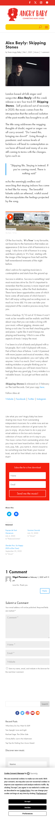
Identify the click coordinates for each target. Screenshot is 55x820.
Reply (44, 590)
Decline (27, 808)
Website (10, 398)
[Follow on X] (35, 2)
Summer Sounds (34, 530)
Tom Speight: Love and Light (16, 730)
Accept (27, 802)
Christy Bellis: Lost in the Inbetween (19, 738)
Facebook (21, 398)
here (42, 387)
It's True (15, 233)
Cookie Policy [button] (25, 791)
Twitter (31, 398)
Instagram (41, 398)
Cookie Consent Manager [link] (14, 773)
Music (36, 52)
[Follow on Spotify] (47, 2)
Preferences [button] (42, 794)
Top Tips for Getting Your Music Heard (20, 743)
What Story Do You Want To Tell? (18, 725)
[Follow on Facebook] (30, 2)
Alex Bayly (8, 233)
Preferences (27, 814)
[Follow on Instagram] (41, 2)
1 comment (45, 52)
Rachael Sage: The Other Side (17, 734)
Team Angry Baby (14, 52)
